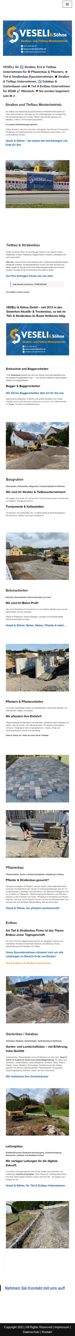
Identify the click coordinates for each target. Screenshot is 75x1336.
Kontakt (47, 1332)
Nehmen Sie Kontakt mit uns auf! (35, 1288)
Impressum (61, 1327)
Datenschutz (31, 1332)
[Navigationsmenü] (67, 4)
